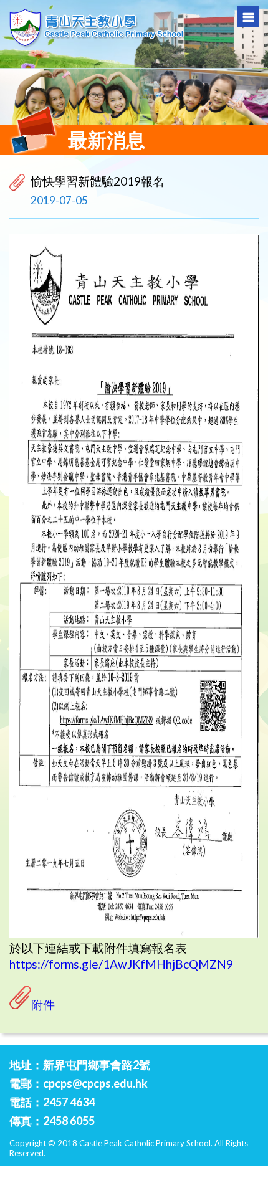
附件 (43, 1004)
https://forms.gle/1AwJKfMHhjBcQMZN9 (121, 964)
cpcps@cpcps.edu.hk (95, 1083)
